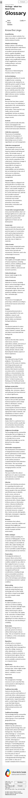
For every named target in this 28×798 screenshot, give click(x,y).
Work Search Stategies (9, 22)
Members (20, 782)
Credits (22, 20)
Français (22, 2)
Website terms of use (10, 794)
